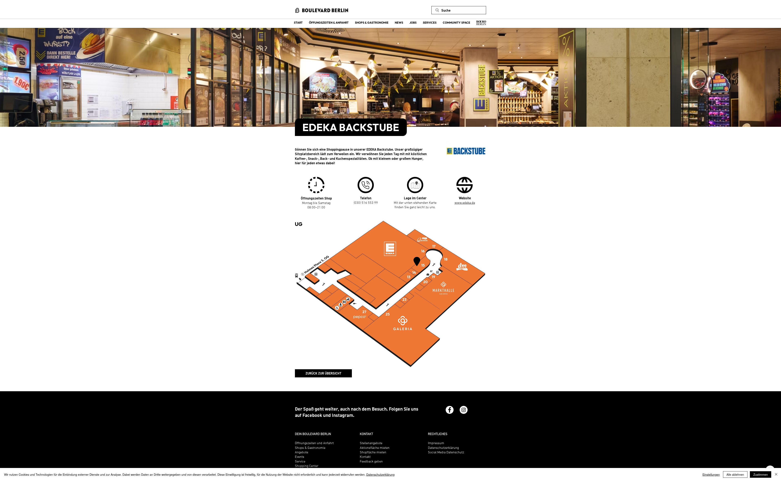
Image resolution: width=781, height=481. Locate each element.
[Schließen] (776, 474)
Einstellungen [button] (711, 474)
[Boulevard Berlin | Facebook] (450, 410)
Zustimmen (760, 474)
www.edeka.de (465, 202)
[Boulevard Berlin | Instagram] (464, 410)
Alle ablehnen (735, 474)
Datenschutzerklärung (380, 474)
